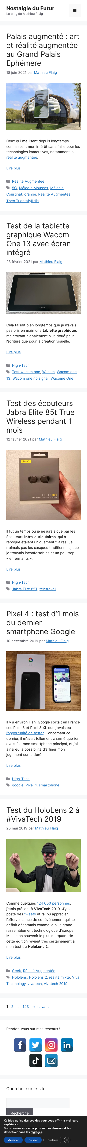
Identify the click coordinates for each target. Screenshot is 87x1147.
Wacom (48, 372)
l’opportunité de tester (25, 733)
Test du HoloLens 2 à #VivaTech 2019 (43, 814)
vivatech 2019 (56, 984)
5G (14, 188)
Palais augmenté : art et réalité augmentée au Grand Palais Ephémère (43, 49)
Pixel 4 (31, 785)
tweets (30, 914)
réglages (36, 1132)
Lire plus (13, 168)
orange (30, 194)
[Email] (51, 1060)
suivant (40, 1006)
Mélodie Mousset (33, 188)
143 (26, 1006)
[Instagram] (51, 1045)
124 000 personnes (53, 903)
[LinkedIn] (67, 1045)
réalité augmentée (21, 157)
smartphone (49, 785)
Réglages (53, 1140)
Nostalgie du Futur (30, 8)
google (17, 785)
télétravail (47, 589)
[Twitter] (35, 1045)
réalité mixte (59, 977)
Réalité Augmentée (28, 181)
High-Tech (21, 365)
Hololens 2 (38, 977)
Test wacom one (26, 372)
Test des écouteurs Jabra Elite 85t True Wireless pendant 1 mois (40, 416)
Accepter (13, 1140)
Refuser (33, 1140)
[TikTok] (35, 1060)
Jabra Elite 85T (24, 589)
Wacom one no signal (30, 378)
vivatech (35, 984)
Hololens (19, 977)
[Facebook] (20, 1045)
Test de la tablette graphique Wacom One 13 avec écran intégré (38, 239)
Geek (16, 971)
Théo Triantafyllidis (22, 201)
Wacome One (62, 378)
